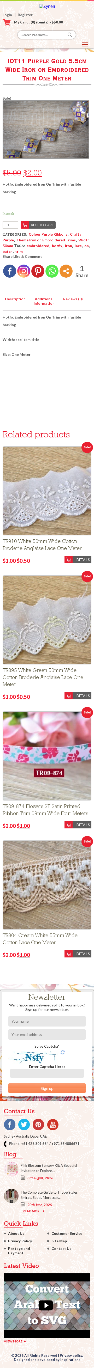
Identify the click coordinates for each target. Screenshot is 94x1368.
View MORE (13, 1341)
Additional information (44, 301)
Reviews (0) (73, 299)
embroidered (38, 245)
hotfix (57, 245)
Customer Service (66, 1233)
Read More (32, 1211)
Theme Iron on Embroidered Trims (46, 240)
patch (8, 251)
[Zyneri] (47, 6)
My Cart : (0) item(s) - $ (38, 22)
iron (68, 245)
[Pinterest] (37, 271)
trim (19, 251)
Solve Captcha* (47, 1046)
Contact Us (61, 1248)
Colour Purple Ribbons (48, 234)
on (86, 245)
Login (7, 15)
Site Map (59, 1241)
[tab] (15, 298)
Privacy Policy (20, 1241)
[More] (66, 271)
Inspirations (70, 1360)
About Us (16, 1233)
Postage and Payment (19, 1250)
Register (25, 15)
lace (78, 245)
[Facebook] (9, 271)
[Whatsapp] (51, 271)
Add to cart (42, 225)
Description (15, 299)
